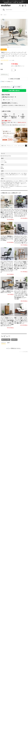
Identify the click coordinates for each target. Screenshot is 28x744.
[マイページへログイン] (20, 6)
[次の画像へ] (26, 32)
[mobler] (6, 6)
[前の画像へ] (2, 32)
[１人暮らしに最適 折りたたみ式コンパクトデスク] (7, 283)
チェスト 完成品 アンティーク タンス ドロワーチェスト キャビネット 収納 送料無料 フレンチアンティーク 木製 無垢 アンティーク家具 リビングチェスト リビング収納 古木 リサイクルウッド (7, 321)
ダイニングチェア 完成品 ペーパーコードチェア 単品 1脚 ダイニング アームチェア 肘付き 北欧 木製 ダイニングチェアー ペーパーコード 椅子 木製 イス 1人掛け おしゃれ (20, 265)
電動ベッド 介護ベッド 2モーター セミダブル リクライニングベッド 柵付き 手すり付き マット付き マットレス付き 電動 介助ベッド (20, 320)
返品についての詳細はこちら (7, 81)
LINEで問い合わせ (14, 90)
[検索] (4, 9)
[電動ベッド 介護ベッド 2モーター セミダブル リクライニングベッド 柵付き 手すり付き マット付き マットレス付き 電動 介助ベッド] (20, 309)
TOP (1, 14)
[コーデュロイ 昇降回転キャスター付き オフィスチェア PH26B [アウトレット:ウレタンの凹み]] (7, 228)
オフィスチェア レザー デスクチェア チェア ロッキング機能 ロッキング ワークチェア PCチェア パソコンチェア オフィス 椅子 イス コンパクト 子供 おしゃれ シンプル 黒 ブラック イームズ (7, 213)
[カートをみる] (23, 6)
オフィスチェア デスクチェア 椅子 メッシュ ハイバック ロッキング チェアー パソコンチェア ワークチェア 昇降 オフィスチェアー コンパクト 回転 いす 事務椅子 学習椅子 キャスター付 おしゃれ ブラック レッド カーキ (7, 267)
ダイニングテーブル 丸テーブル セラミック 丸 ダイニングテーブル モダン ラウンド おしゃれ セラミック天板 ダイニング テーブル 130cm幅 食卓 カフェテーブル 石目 (20, 295)
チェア (5, 14)
